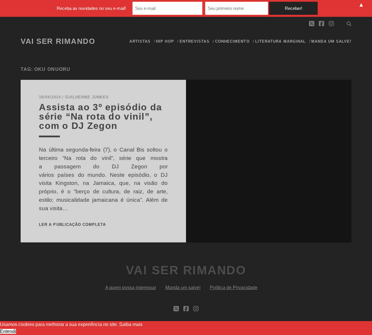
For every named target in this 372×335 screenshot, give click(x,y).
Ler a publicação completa (72, 224)
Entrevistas (194, 41)
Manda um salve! (331, 41)
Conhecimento (232, 41)
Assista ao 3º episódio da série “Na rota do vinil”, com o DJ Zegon (100, 116)
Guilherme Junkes (87, 97)
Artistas (139, 41)
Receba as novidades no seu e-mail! (91, 8)
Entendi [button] (8, 331)
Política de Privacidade (233, 287)
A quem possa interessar (130, 287)
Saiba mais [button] (130, 324)
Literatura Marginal (280, 41)
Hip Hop (165, 41)
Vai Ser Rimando (58, 41)
